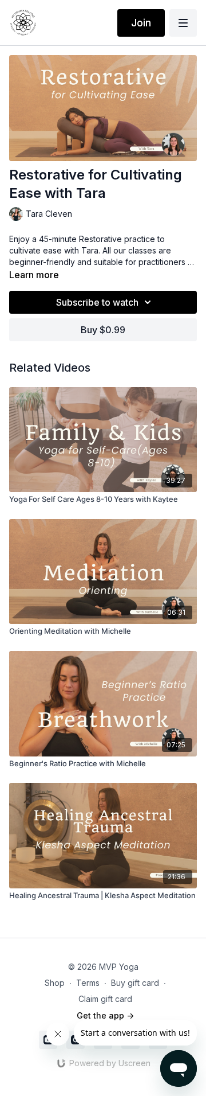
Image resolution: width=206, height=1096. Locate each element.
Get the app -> (105, 1015)
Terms (88, 983)
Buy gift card (135, 983)
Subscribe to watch (97, 302)
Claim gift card (105, 999)
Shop (55, 983)
